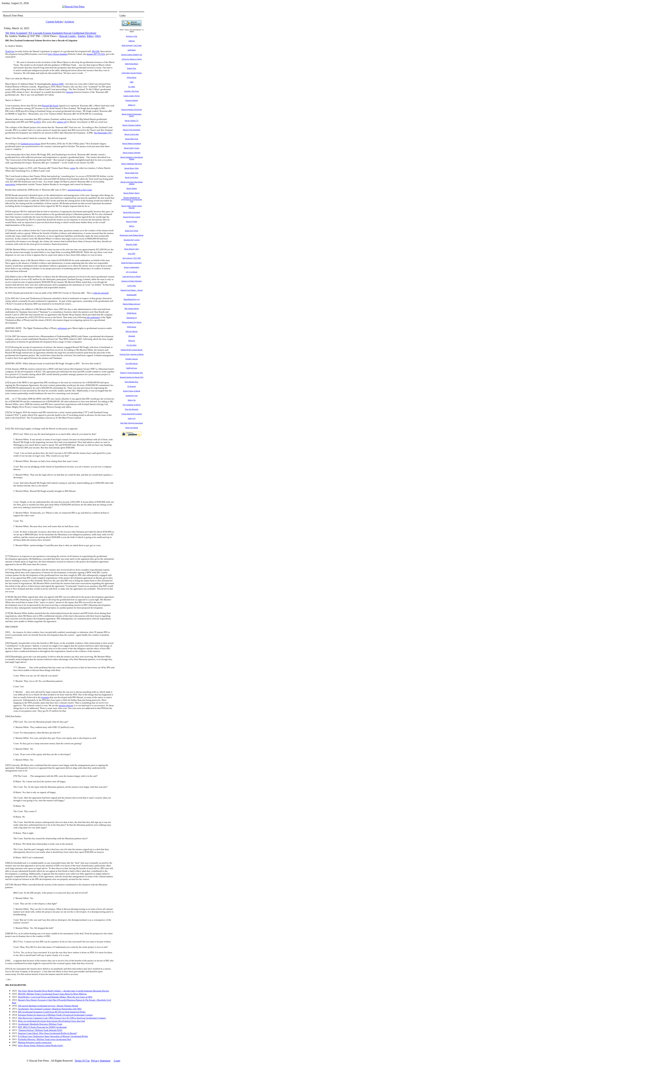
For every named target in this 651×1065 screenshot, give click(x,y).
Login (117, 1060)
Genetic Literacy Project (131, 96)
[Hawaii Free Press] (73, 6)
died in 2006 (57, 84)
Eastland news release (30, 143)
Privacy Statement (100, 1060)
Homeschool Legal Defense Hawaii (131, 235)
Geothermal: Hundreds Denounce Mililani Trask (40, 1024)
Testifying (10, 51)
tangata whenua (66, 705)
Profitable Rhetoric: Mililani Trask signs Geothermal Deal (44, 1039)
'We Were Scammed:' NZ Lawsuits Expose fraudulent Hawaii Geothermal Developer (50, 33)
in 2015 (37, 122)
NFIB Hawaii (131, 327)
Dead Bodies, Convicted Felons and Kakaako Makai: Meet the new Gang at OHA (55, 997)
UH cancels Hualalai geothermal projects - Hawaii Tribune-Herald (48, 1005)
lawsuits (70, 92)
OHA (98, 36)
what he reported (100, 293)
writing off (61, 122)
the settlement (93, 317)
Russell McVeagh (50, 105)
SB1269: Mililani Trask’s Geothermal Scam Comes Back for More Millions (52, 994)
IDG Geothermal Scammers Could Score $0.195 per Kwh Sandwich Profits (51, 1012)
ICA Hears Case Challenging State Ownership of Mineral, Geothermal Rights (53, 1036)
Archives (69, 21)
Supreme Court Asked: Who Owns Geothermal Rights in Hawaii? (47, 1033)
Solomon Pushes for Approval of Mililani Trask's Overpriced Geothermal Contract (55, 1015)
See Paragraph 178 (102, 132)
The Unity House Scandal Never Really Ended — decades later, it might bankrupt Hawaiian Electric (63, 991)
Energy (81, 36)
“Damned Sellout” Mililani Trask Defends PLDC (40, 1030)
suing (72, 168)
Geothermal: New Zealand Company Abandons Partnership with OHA (50, 1008)
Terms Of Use (82, 1060)
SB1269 (95, 51)
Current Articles (54, 21)
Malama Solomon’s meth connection (35, 1042)
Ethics (90, 36)
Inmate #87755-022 (96, 54)
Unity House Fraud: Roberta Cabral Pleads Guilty (40, 1045)
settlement (62, 328)
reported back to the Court (80, 189)
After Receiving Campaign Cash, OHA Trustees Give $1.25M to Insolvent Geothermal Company (62, 1018)
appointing (10, 184)
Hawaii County (67, 36)
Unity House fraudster (58, 54)
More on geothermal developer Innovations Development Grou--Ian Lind (51, 1021)
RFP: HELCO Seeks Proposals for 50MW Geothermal (42, 1027)
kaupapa (45, 697)
